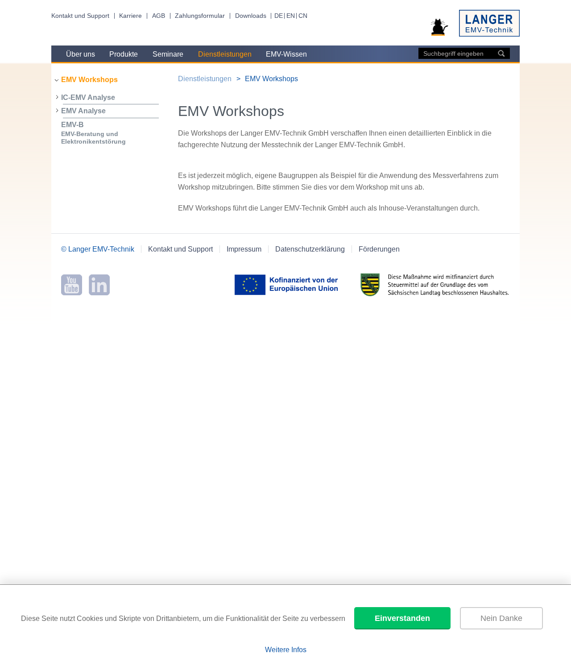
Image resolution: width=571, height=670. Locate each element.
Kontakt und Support (80, 15)
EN (290, 15)
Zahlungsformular (200, 15)
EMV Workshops (89, 79)
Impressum (244, 249)
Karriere (130, 15)
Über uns (80, 54)
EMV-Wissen (286, 54)
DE (278, 15)
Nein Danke (501, 618)
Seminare (168, 54)
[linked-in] (99, 293)
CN (302, 15)
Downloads (250, 15)
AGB (158, 15)
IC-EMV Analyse (88, 97)
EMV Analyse (83, 111)
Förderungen (379, 249)
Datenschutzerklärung (310, 249)
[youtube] (71, 293)
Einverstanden (402, 618)
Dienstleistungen (225, 54)
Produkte (123, 54)
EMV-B (93, 133)
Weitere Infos (285, 649)
